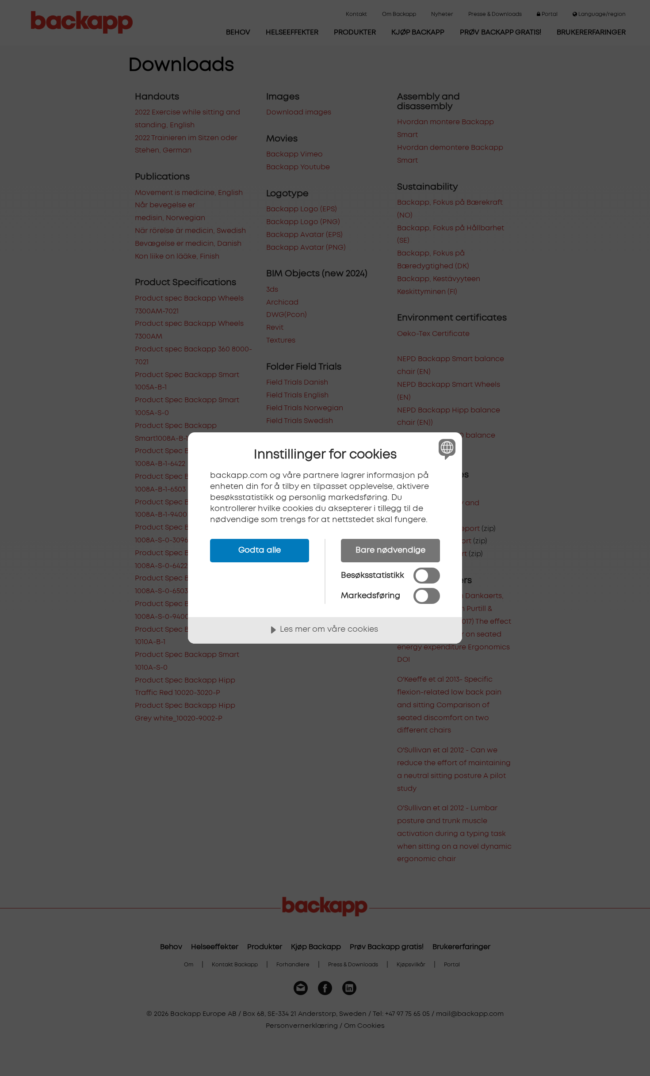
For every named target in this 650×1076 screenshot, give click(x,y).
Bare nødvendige (390, 550)
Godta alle (259, 550)
